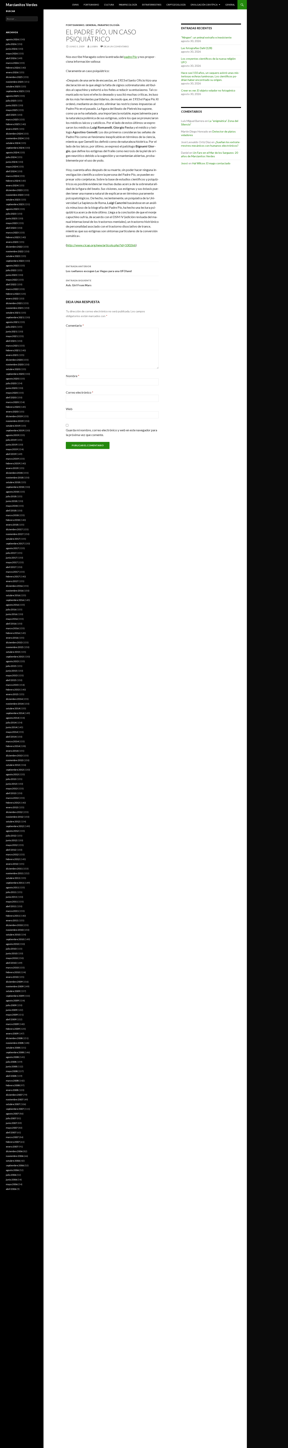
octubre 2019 (13, 425)
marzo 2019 (12, 458)
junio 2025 (11, 105)
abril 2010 (11, 962)
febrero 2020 (13, 406)
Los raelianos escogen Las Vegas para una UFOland (99, 269)
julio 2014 (11, 722)
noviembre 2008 (14, 1042)
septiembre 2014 (15, 713)
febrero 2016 (13, 633)
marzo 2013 (12, 797)
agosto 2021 (12, 322)
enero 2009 (12, 1033)
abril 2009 (11, 1019)
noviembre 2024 (14, 138)
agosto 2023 (12, 209)
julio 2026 (11, 44)
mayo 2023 (12, 223)
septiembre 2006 (15, 1165)
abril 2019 (11, 453)
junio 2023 (11, 218)
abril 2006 (11, 1188)
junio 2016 (11, 614)
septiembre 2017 (15, 543)
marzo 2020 (12, 402)
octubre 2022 (13, 256)
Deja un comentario (116, 46)
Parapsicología (128, 4)
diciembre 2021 (14, 303)
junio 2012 (11, 840)
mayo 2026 (12, 53)
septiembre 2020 (15, 373)
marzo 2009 (12, 1024)
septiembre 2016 (15, 600)
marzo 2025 (12, 119)
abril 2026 (11, 58)
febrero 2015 (13, 689)
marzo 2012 (12, 854)
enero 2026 (12, 72)
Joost (184, 163)
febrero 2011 (13, 915)
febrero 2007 (13, 1141)
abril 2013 (11, 793)
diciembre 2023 (14, 190)
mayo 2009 (12, 1014)
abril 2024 (11, 171)
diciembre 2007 (14, 1094)
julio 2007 (11, 1118)
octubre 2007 (13, 1104)
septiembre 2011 (15, 882)
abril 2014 (11, 736)
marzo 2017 (12, 571)
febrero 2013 (13, 802)
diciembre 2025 (14, 77)
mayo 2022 (12, 279)
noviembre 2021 (14, 307)
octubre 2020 (13, 369)
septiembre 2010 (15, 939)
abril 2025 (11, 114)
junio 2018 (11, 501)
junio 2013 (11, 783)
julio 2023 (11, 213)
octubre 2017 (13, 538)
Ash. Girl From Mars (78, 283)
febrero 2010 (13, 972)
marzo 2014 (12, 741)
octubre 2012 (13, 821)
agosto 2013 (12, 774)
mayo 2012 (12, 845)
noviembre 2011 (14, 873)
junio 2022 (11, 274)
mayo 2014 (12, 731)
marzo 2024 (12, 176)
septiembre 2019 (15, 430)
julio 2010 (11, 948)
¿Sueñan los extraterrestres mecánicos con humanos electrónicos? (210, 143)
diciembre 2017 (14, 529)
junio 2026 (11, 48)
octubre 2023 (13, 199)
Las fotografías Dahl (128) (196, 48)
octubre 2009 (13, 991)
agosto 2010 (12, 943)
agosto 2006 (12, 1170)
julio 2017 (11, 552)
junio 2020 (11, 388)
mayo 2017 (12, 562)
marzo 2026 (12, 62)
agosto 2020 (12, 378)
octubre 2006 (13, 1160)
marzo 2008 (12, 1080)
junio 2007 (11, 1123)
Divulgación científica (204, 4)
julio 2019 (11, 439)
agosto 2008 (12, 1057)
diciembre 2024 (14, 133)
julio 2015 (11, 666)
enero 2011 (12, 920)
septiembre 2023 (15, 204)
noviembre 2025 (14, 81)
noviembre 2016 (14, 590)
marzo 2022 (12, 289)
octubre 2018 (13, 482)
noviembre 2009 (14, 986)
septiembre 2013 (15, 769)
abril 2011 (11, 906)
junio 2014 (11, 727)
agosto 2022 (12, 265)
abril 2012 (11, 849)
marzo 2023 (12, 232)
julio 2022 (11, 270)
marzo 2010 (12, 967)
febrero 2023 (13, 237)
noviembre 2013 (14, 760)
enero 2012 (12, 863)
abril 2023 (11, 227)
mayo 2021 (12, 336)
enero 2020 (12, 411)
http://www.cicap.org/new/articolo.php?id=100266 (101, 245)
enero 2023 (12, 241)
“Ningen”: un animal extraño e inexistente (206, 37)
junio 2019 (11, 444)
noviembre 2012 (14, 816)
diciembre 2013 (14, 755)
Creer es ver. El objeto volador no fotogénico (208, 90)
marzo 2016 (12, 628)
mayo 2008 (12, 1071)
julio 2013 (11, 779)
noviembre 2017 (14, 534)
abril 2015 (11, 680)
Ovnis (75, 4)
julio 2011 (11, 892)
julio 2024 (11, 157)
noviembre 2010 (14, 929)
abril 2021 (11, 340)
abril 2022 (11, 284)
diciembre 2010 (14, 925)
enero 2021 (12, 355)
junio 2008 (11, 1066)
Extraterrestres (151, 4)
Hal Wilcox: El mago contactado (211, 163)
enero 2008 (12, 1090)
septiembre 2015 (15, 656)
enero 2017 (12, 581)
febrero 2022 (13, 293)
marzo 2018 (12, 515)
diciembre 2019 (14, 416)
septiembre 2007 (15, 1108)
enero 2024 (12, 185)
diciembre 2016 (14, 585)
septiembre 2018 (15, 486)
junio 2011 (11, 896)
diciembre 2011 (14, 868)
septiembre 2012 (15, 826)
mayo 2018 (12, 505)
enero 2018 (12, 524)
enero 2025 (12, 128)
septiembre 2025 (15, 91)
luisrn (94, 46)
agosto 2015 (12, 661)
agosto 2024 (12, 152)
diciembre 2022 (14, 246)
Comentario (75, 325)
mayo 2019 (12, 449)
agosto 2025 (12, 95)
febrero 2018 (13, 519)
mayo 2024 (12, 166)
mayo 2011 (12, 901)
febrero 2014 (13, 746)
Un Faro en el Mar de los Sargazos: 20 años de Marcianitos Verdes (209, 154)
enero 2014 (12, 750)
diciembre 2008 (14, 1038)
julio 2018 (11, 496)
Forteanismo (91, 4)
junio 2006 (11, 1179)
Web (69, 409)
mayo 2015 (12, 675)
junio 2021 (11, 331)
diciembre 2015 (14, 642)
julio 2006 (11, 1174)
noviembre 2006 (14, 1156)
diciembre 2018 (14, 472)
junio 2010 (11, 953)
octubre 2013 (13, 764)
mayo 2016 (12, 618)
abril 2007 (11, 1132)
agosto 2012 (12, 830)
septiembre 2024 (15, 147)
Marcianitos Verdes (21, 5)
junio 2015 (11, 670)
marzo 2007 (12, 1137)
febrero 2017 (13, 576)
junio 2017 (11, 557)
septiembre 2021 (15, 317)
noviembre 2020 (14, 364)
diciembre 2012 (14, 812)
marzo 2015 (12, 684)
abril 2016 (11, 623)
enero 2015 (12, 694)
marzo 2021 (12, 345)
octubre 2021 (13, 312)
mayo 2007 (12, 1127)
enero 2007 (12, 1146)
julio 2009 (11, 1005)
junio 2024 (11, 161)
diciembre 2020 (14, 359)
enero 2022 (12, 298)
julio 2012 (11, 835)
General (230, 4)
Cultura (109, 4)
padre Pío (130, 57)
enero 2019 (12, 468)
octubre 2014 (13, 708)
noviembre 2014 (14, 703)
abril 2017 (11, 567)
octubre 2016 (13, 595)
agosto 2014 (12, 717)
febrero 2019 (13, 463)
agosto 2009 (12, 1000)
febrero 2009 (13, 1028)
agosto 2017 (12, 548)
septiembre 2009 (15, 995)
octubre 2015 (13, 651)
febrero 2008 (13, 1085)
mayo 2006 (12, 1184)
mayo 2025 (12, 110)
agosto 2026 (12, 39)
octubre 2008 (13, 1047)
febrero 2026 (13, 67)
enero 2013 (12, 807)
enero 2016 (12, 637)
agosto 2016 (12, 604)
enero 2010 (12, 976)
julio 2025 (11, 100)
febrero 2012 (13, 859)
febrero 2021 (13, 350)
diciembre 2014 (14, 698)
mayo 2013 (12, 788)
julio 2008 (11, 1061)
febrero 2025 (13, 124)
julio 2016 (11, 609)
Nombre (72, 376)
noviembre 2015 (14, 647)
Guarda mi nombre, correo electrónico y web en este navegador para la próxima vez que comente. (111, 432)
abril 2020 (11, 397)
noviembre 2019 (14, 421)
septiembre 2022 (15, 260)
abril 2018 (11, 510)
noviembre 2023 (14, 194)
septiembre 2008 (15, 1052)
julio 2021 (11, 326)
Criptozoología (176, 4)
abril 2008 (11, 1075)
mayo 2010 (12, 958)
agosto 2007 (12, 1113)
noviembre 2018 (14, 477)
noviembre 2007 (14, 1099)
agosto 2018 (12, 491)
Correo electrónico (79, 392)
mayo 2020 (12, 392)
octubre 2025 (13, 86)
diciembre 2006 (14, 1151)
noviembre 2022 (14, 251)
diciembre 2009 (14, 981)
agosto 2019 (12, 435)
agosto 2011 (12, 887)
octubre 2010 (13, 934)
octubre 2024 (13, 143)
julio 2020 (11, 383)
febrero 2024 (13, 180)
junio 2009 (11, 1009)
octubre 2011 (13, 878)
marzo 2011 (12, 911)
